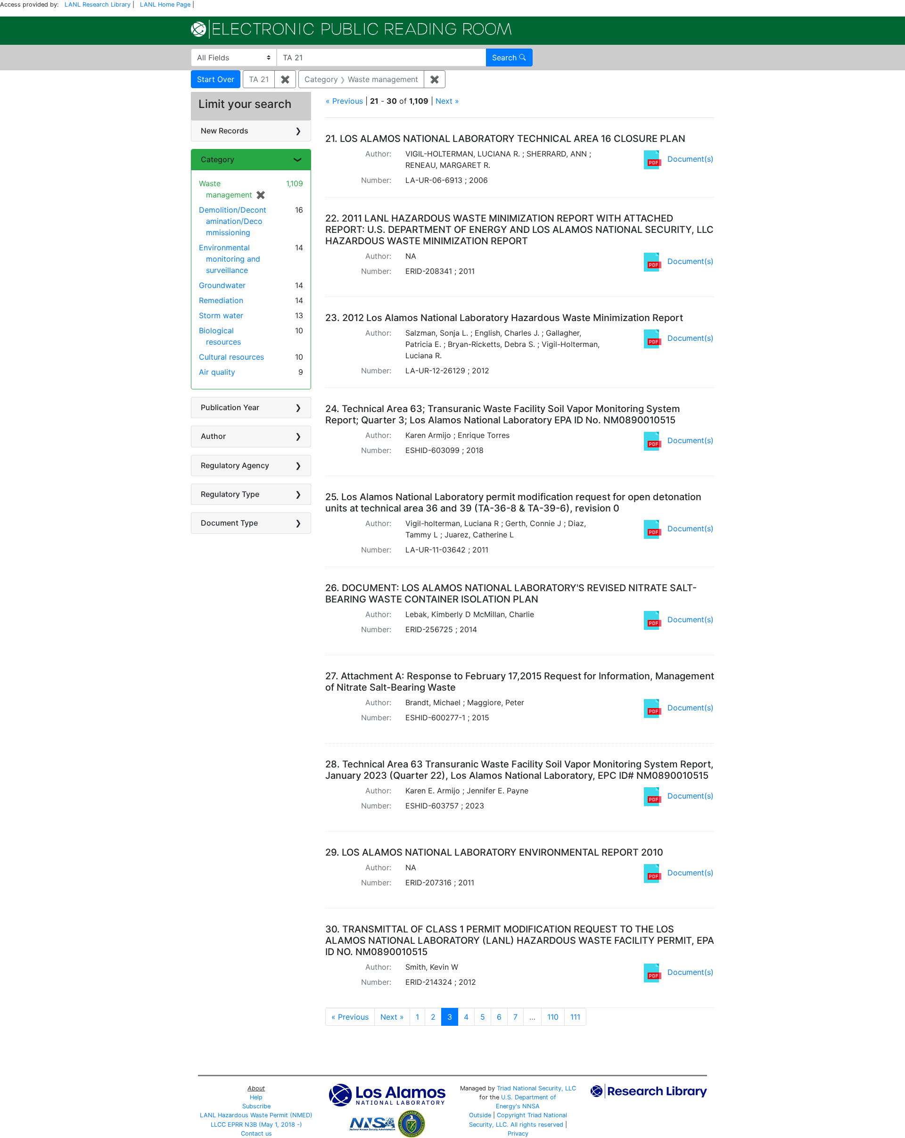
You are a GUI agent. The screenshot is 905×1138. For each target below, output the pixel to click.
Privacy (518, 1133)
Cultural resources (231, 357)
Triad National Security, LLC (536, 1088)
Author (213, 436)
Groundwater (222, 285)
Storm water (221, 315)
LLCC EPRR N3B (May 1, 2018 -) (256, 1124)
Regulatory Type (230, 494)
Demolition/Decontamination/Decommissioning (232, 221)
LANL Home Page (165, 4)
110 (553, 1017)
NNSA (531, 1106)
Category (217, 159)
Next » (447, 101)
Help (256, 1097)
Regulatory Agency (235, 465)
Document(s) (690, 159)
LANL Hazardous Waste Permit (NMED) (256, 1115)
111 (575, 1017)
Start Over (215, 79)
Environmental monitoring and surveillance (229, 259)
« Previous (344, 101)
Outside (480, 1115)
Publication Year (230, 407)
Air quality (217, 372)
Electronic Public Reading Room (351, 29)
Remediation (221, 300)
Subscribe (256, 1106)
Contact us (256, 1133)
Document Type (229, 523)
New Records (224, 130)
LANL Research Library (98, 4)
